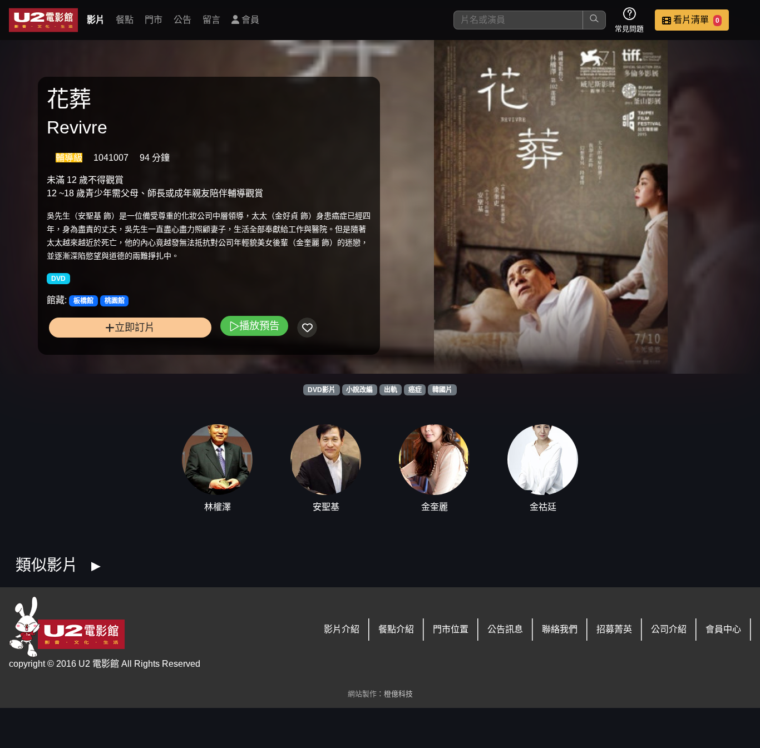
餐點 (125, 19)
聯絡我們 (560, 629)
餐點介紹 (396, 629)
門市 (153, 19)
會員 (249, 19)
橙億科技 (398, 694)
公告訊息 (505, 629)
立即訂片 (135, 327)
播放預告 (259, 325)
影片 (96, 19)
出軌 (390, 390)
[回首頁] (43, 20)
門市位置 (450, 629)
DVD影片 (321, 390)
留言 (211, 19)
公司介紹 (669, 629)
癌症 (415, 390)
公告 (182, 19)
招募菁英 (614, 629)
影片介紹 (341, 629)
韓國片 (442, 390)
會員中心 (723, 629)
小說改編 (359, 390)
